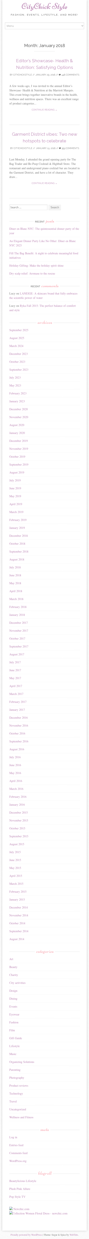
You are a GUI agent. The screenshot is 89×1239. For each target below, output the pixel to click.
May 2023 (15, 385)
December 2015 (18, 812)
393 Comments (70, 148)
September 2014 (18, 931)
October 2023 (17, 362)
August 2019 (16, 472)
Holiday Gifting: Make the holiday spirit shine (36, 265)
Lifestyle (14, 1046)
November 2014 (18, 915)
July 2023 (15, 377)
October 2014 (17, 923)
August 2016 (16, 749)
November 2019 (18, 449)
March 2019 (16, 512)
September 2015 (18, 836)
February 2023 (17, 393)
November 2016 (18, 725)
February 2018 (17, 607)
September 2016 (18, 741)
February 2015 (17, 892)
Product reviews (18, 1085)
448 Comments (70, 74)
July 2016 (15, 757)
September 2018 (18, 551)
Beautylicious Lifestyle (22, 1181)
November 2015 (18, 820)
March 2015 (16, 884)
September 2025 (18, 330)
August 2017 (16, 654)
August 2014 (16, 939)
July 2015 (15, 852)
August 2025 (16, 338)
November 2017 (18, 631)
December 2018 (18, 536)
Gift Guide (15, 1038)
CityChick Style (44, 6)
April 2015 (15, 876)
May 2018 (15, 583)
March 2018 (16, 599)
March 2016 (16, 789)
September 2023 (18, 370)
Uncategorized (17, 1109)
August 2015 (16, 844)
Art (11, 959)
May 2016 (15, 773)
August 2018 (16, 559)
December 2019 (18, 441)
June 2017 (15, 670)
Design (13, 991)
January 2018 (17, 615)
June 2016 (15, 765)
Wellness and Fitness (21, 1117)
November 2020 (18, 417)
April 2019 (15, 504)
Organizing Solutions (21, 1062)
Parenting (14, 1070)
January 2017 (17, 710)
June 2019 (15, 488)
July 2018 (15, 567)
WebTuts (74, 1234)
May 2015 (15, 868)
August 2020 (16, 425)
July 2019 (15, 480)
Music (12, 1054)
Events (13, 1006)
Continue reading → (44, 109)
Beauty (13, 967)
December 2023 (18, 354)
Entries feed (16, 1145)
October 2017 (17, 638)
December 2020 (18, 409)
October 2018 (17, 544)
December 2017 (18, 623)
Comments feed (18, 1153)
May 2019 (15, 496)
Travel (13, 1101)
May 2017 (15, 678)
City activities (17, 983)
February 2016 (17, 797)
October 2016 (17, 733)
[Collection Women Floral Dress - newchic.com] (38, 1213)
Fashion (13, 1022)
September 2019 (18, 464)
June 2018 (15, 575)
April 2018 (15, 591)
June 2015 (15, 860)
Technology (16, 1093)
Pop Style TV (17, 1197)
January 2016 (17, 805)
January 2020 (17, 433)
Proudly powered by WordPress (26, 1234)
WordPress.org (17, 1161)
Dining (13, 998)
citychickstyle (22, 74)
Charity (13, 975)
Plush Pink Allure (19, 1189)
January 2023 (17, 401)
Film (12, 1030)
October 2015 (17, 828)
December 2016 (18, 718)
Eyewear (14, 1014)
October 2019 (17, 457)
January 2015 (17, 899)
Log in (13, 1137)
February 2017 (17, 702)
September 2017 (18, 646)
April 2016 (15, 781)
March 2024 (16, 346)
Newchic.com (21, 1209)
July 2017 (15, 662)
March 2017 (16, 694)
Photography (16, 1078)
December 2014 (18, 907)
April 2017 (15, 686)
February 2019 (17, 520)
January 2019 (17, 528)
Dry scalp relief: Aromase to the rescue (32, 273)
